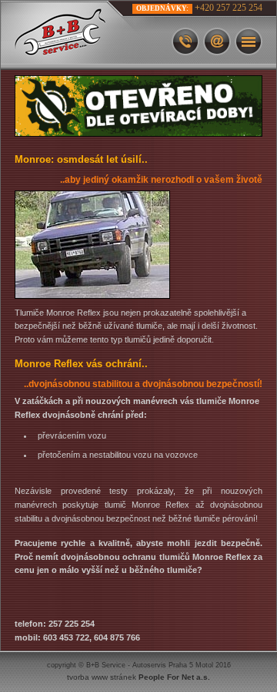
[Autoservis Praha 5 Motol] (78, 35)
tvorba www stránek (138, 677)
